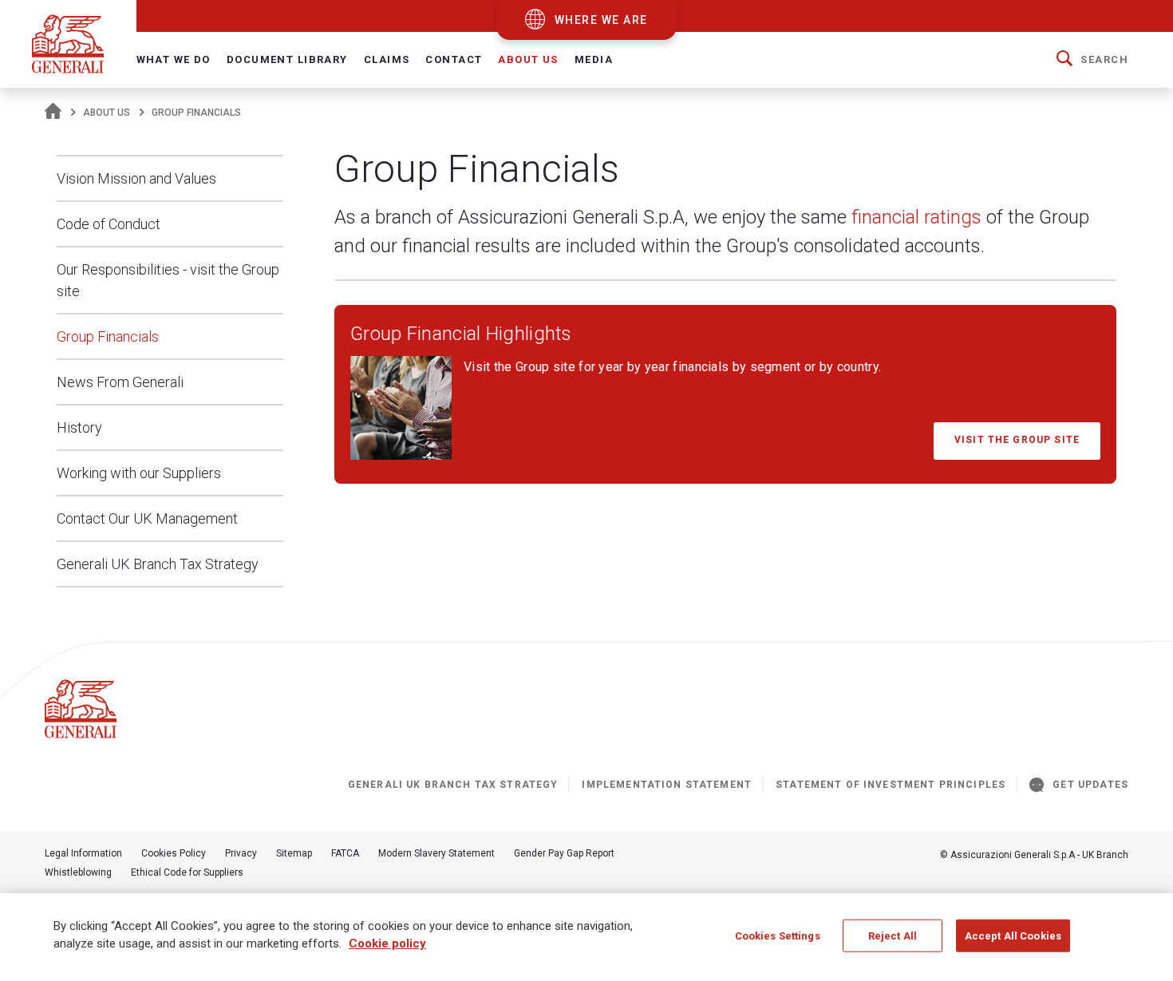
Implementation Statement (667, 784)
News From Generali (120, 382)
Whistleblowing (78, 872)
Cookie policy (387, 944)
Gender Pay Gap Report (564, 853)
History (79, 427)
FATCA (345, 853)
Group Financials (108, 336)
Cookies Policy (173, 853)
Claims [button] (387, 59)
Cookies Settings (777, 936)
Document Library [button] (287, 59)
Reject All (892, 936)
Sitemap (294, 853)
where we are (601, 20)
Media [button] (594, 59)
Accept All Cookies (1013, 936)
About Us (106, 112)
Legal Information (83, 853)
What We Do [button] (173, 59)
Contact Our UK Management (147, 518)
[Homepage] (53, 113)
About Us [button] (528, 59)
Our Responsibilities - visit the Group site (168, 280)
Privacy (241, 853)
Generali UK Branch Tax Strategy (158, 564)
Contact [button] (453, 59)
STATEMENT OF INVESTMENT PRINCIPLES (890, 784)
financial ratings (916, 217)
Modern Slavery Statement (436, 853)
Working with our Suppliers (139, 473)
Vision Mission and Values (136, 178)
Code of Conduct (108, 224)
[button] (1092, 59)
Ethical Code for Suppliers (187, 872)
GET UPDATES (1090, 784)
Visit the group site (1017, 439)
